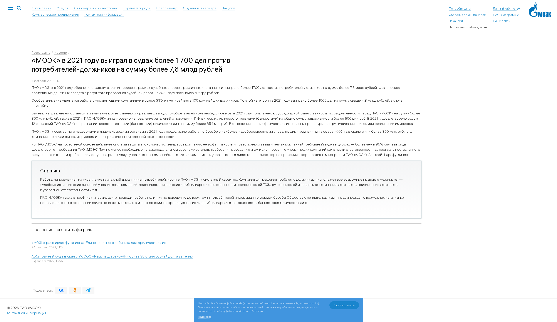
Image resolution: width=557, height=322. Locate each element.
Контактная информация (104, 14)
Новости (60, 52)
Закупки (228, 8)
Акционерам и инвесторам (95, 8)
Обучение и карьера (199, 8)
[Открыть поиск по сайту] (19, 8)
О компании (41, 8)
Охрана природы (137, 8)
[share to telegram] (88, 290)
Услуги (62, 8)
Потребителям (460, 8)
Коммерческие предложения (55, 14)
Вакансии (456, 21)
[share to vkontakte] (61, 290)
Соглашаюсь (344, 305)
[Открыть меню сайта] (10, 8)
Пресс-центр (167, 8)
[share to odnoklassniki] (75, 290)
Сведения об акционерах (467, 15)
